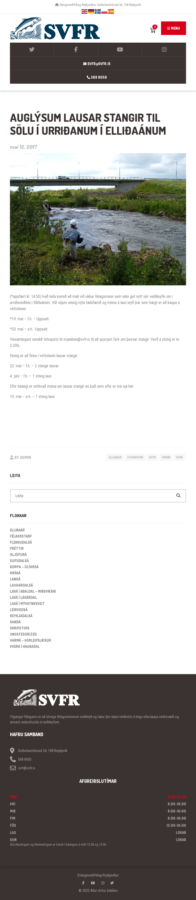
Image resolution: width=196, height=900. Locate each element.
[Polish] (104, 11)
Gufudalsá (19, 560)
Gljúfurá (18, 554)
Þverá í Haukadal (25, 646)
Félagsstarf (21, 536)
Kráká (15, 573)
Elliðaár (17, 530)
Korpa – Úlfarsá (24, 567)
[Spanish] (111, 11)
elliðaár (115, 457)
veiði (179, 457)
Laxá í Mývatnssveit (27, 603)
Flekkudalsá (21, 542)
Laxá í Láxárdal (23, 597)
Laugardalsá (21, 585)
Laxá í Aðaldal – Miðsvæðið (33, 591)
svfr (152, 457)
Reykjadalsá (21, 616)
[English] (84, 11)
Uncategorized (23, 634)
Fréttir (17, 548)
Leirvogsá (19, 609)
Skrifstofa (19, 628)
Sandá (15, 622)
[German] (91, 11)
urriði (166, 457)
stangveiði (135, 457)
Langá (15, 579)
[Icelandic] (98, 11)
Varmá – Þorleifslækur (30, 640)
